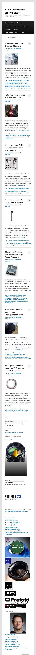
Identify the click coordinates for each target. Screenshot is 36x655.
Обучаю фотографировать (11, 520)
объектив (16, 86)
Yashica (15, 410)
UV (27, 298)
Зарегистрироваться (10, 432)
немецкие (18, 137)
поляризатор (21, 299)
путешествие (25, 137)
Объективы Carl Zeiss (16, 82)
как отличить (15, 355)
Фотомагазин (8, 29)
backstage (11, 188)
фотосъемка (8, 83)
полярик (26, 357)
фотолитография (9, 88)
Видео (22, 32)
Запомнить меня (10, 425)
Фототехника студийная (11, 191)
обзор (24, 243)
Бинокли (16, 29)
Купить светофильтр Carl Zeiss (12, 529)
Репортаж (24, 82)
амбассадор (21, 135)
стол (19, 193)
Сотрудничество (9, 32)
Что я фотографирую (10, 519)
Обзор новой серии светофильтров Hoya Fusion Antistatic (14, 254)
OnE (22, 191)
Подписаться (8, 482)
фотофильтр (24, 301)
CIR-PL (17, 298)
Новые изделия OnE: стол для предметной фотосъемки (14, 147)
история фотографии (23, 80)
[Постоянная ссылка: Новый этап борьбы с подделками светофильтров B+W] (18, 328)
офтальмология (23, 86)
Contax (6, 410)
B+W (24, 354)
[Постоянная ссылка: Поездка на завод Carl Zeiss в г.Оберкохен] (18, 59)
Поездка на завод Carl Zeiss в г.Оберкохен (14, 44)
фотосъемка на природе (11, 296)
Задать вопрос (17, 26)
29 (29, 44)
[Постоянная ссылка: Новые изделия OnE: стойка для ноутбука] (18, 215)
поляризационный (9, 301)
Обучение (25, 26)
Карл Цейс (18, 85)
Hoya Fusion (23, 298)
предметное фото (17, 240)
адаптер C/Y (21, 410)
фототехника (14, 83)
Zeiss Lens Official (13, 80)
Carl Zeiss (24, 83)
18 (29, 310)
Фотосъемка (20, 22)
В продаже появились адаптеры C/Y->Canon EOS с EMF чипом (14, 368)
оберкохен (10, 86)
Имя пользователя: (9, 421)
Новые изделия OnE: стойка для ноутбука (14, 201)
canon (25, 409)
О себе (13, 22)
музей (6, 86)
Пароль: (7, 423)
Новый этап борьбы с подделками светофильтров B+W (14, 312)
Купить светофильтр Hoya (11, 526)
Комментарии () (26, 88)
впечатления (8, 355)
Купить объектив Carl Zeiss (11, 527)
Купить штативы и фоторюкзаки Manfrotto (15, 532)
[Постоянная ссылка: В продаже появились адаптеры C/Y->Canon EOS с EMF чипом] (18, 384)
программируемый (9, 412)
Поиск (21, 29)
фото (13, 358)
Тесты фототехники (14, 295)
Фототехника (8, 26)
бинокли (13, 85)
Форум (16, 32)
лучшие (14, 137)
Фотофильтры (8, 298)
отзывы (6, 357)
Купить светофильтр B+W (11, 524)
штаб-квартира (17, 88)
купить (22, 85)
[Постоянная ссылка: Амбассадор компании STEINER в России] (18, 110)
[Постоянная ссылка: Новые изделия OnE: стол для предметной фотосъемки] (18, 163)
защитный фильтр (9, 299)
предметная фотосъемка (11, 193)
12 (29, 252)
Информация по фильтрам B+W (12, 531)
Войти (6, 430)
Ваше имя (7, 478)
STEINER (15, 135)
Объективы (7, 82)
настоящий (25, 355)
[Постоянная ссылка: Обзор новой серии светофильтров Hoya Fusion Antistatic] (18, 270)
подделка (11, 357)
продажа (28, 243)
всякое (16, 188)
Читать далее (26, 77)
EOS (12, 410)
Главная (7, 22)
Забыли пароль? (19, 432)
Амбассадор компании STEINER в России (15, 96)
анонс (17, 243)
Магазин (21, 188)
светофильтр (17, 301)
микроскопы (28, 85)
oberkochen (7, 85)
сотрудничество (16, 522)
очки (29, 86)
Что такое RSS (8, 440)
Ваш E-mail (7, 480)
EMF (10, 410)
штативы (7, 243)
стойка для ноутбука (10, 245)
